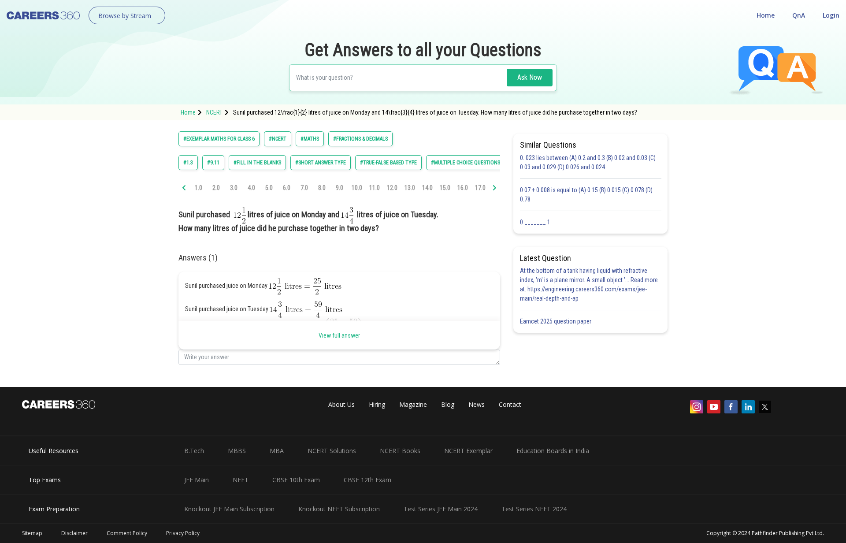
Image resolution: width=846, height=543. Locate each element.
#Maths (310, 139)
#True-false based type (388, 163)
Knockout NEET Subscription (339, 509)
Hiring (377, 404)
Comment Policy (127, 533)
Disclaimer (74, 533)
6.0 (286, 187)
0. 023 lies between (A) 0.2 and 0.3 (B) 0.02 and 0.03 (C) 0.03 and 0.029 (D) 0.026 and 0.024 (588, 162)
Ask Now (529, 77)
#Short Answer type (320, 163)
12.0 (392, 187)
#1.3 (188, 163)
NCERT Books (400, 450)
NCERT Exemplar (468, 450)
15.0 (445, 187)
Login (831, 15)
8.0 (322, 187)
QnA (798, 15)
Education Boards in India (552, 450)
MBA (277, 450)
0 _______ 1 (535, 222)
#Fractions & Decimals (360, 139)
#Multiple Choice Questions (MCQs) (474, 163)
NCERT (214, 112)
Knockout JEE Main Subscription (229, 509)
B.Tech (194, 450)
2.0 (216, 187)
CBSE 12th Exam (367, 480)
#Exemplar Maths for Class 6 (219, 139)
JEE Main (196, 480)
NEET (241, 480)
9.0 (339, 187)
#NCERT (277, 139)
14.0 (427, 187)
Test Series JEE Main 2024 (441, 509)
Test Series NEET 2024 (534, 509)
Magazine (413, 404)
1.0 (198, 187)
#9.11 (213, 163)
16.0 (462, 187)
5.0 (269, 187)
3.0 (233, 187)
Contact (510, 404)
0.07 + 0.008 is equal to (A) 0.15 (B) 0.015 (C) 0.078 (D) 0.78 (586, 194)
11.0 (374, 187)
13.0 (409, 187)
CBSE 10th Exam (296, 480)
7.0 (304, 187)
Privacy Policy (183, 533)
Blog (447, 404)
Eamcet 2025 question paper (556, 321)
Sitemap (32, 533)
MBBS (237, 450)
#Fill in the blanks (257, 163)
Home (766, 15)
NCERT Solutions (332, 450)
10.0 (357, 187)
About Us (341, 404)
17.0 (480, 187)
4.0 (251, 187)
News (476, 404)
